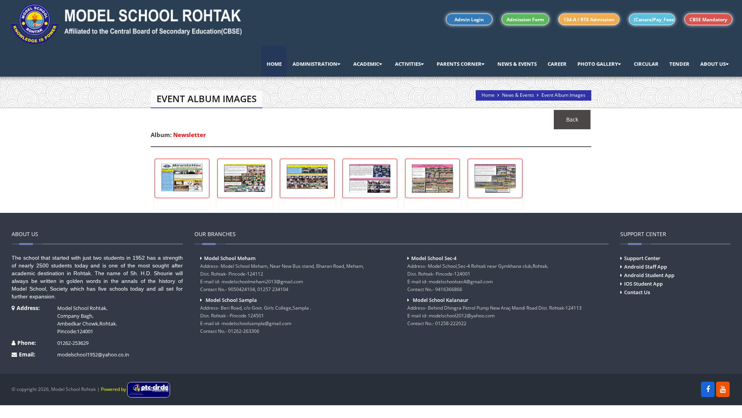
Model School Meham (229, 258)
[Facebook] (708, 389)
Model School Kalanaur (440, 299)
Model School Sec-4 (433, 258)
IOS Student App (643, 283)
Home (488, 95)
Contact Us (637, 292)
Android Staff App (645, 266)
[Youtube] (723, 389)
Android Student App (649, 275)
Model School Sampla (231, 299)
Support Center (642, 258)
